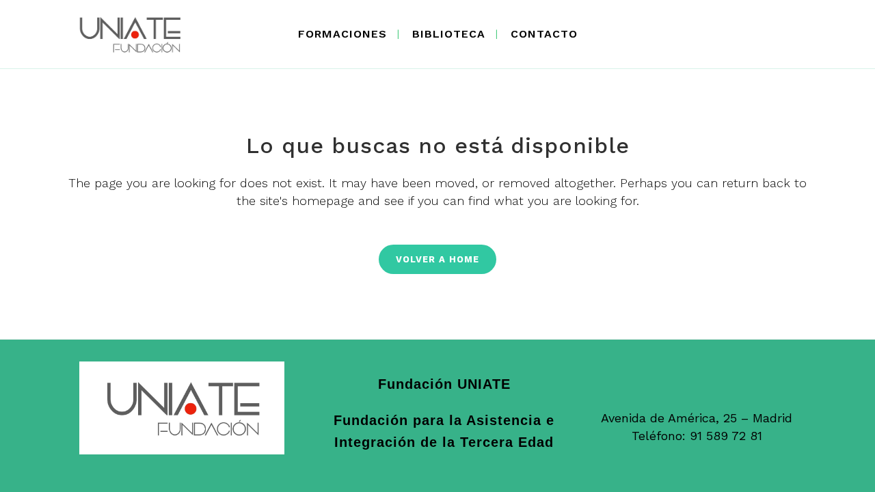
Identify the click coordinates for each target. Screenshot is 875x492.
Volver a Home (437, 259)
